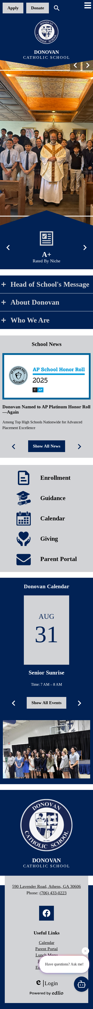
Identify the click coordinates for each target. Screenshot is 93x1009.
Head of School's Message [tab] (49, 284)
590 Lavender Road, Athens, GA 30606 (46, 886)
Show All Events (46, 702)
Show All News (46, 446)
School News (47, 344)
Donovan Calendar (46, 586)
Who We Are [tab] (29, 320)
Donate (37, 7)
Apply (13, 7)
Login (51, 983)
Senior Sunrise (46, 672)
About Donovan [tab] (34, 302)
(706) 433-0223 (53, 892)
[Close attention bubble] (85, 952)
